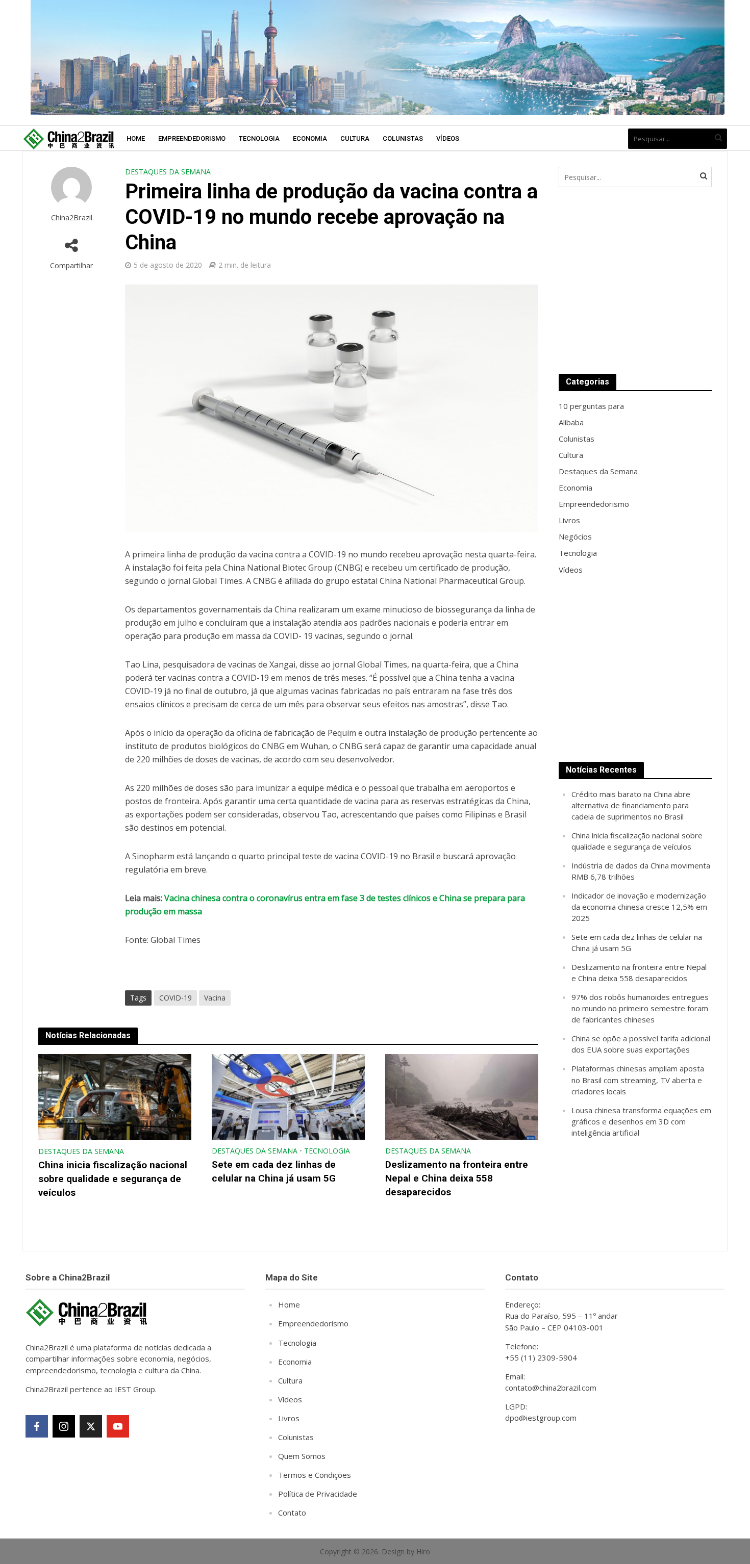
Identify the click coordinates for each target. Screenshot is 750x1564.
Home (136, 138)
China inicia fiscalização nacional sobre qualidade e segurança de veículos (112, 1178)
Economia (310, 138)
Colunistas (403, 138)
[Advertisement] (635, 280)
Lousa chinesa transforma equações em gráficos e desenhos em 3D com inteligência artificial (641, 1121)
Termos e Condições (314, 1475)
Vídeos (447, 138)
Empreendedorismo (192, 138)
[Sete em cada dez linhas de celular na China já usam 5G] (288, 1095)
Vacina (215, 998)
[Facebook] (37, 1426)
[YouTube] (118, 1426)
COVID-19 (175, 998)
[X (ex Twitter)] (91, 1426)
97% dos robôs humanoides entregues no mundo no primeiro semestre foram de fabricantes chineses (640, 1008)
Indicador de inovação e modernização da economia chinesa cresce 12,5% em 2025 (639, 906)
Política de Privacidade (317, 1494)
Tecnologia (259, 138)
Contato (292, 1512)
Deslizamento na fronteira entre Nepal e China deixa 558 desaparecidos (456, 1178)
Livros (288, 1418)
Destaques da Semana (168, 171)
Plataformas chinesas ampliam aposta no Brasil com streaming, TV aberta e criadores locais (637, 1079)
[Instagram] (64, 1426)
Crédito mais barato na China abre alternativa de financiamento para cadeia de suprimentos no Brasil (630, 805)
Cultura (354, 138)
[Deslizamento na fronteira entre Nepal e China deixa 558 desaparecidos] (461, 1095)
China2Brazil (71, 217)
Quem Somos (302, 1456)
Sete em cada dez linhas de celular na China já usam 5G (274, 1171)
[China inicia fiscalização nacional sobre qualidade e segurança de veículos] (114, 1096)
